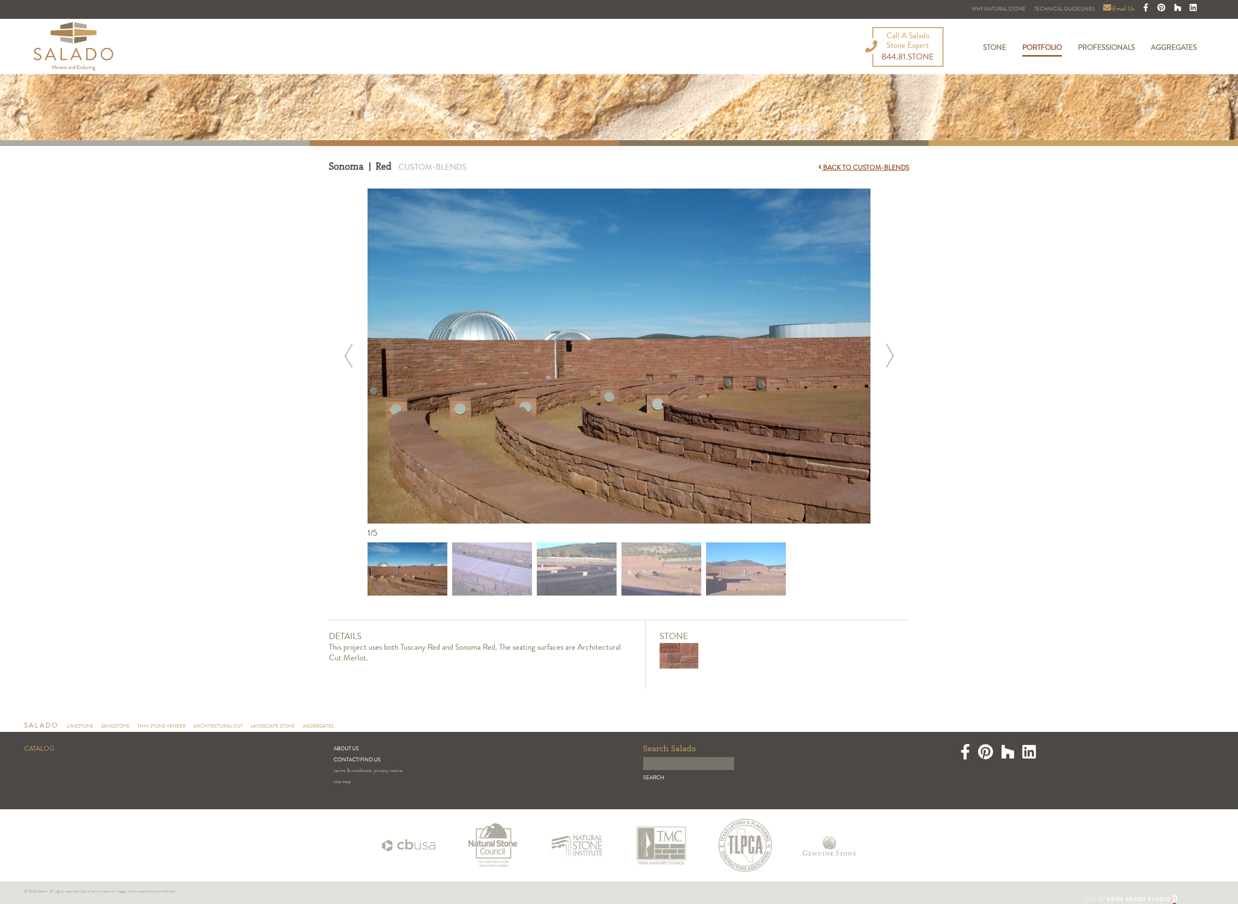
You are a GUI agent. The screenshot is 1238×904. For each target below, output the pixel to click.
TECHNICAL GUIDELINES (1064, 9)
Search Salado (669, 749)
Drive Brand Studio (1139, 899)
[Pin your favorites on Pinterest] (1162, 9)
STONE (994, 48)
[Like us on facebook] (1146, 9)
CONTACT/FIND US (357, 760)
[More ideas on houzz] (1178, 9)
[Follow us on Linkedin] (1193, 9)
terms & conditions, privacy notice (368, 770)
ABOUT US (346, 749)
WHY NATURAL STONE (999, 9)
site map (342, 782)
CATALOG (39, 749)
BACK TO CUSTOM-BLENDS (865, 168)
